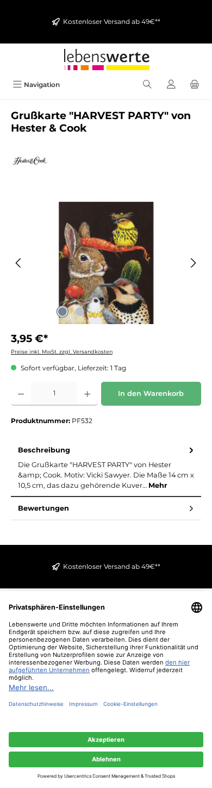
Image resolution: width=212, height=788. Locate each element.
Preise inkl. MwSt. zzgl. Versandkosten (62, 352)
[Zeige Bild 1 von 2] (62, 311)
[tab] (106, 468)
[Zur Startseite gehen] (106, 59)
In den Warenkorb (151, 393)
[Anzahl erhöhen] (87, 394)
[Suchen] (147, 85)
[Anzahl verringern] (21, 394)
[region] (106, 263)
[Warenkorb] (195, 85)
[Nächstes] (193, 263)
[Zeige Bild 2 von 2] (80, 311)
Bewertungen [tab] (43, 508)
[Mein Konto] (171, 85)
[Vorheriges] (19, 263)
